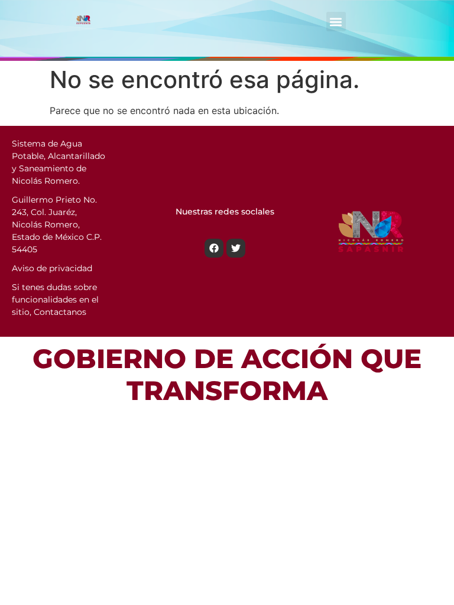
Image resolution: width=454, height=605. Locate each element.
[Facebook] (214, 248)
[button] (336, 21)
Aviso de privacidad (52, 268)
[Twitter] (235, 248)
